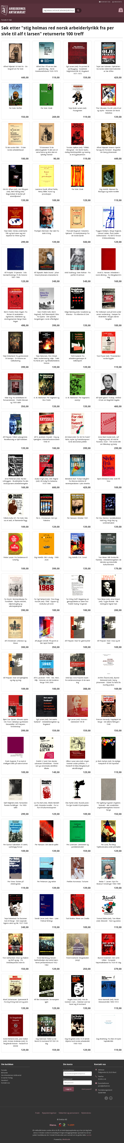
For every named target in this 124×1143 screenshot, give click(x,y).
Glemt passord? (87, 1089)
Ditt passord (67, 1079)
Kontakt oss (5, 1083)
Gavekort (4, 1080)
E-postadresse (68, 1070)
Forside (4, 20)
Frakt (37, 1113)
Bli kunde (4, 1073)
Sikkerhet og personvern (69, 1113)
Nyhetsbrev (86, 1113)
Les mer (88, 1135)
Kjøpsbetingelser (49, 1113)
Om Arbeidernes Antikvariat (11, 1075)
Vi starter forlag (7, 1078)
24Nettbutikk (66, 1139)
